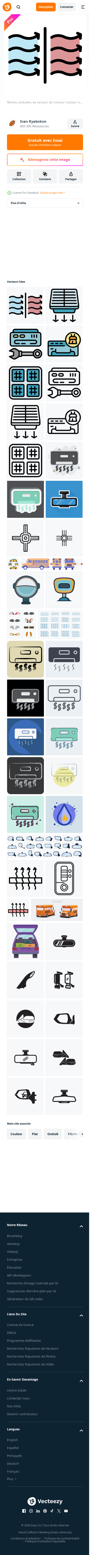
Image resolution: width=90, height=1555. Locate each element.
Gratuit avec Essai (45, 142)
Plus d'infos (18, 203)
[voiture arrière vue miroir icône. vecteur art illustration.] (25, 1522)
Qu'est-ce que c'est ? (52, 193)
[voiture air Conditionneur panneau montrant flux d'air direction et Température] (25, 1421)
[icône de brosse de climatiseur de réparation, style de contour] (25, 576)
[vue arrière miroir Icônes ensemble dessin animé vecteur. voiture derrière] (44, 1350)
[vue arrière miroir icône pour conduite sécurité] (25, 861)
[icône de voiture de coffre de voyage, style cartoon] (25, 1483)
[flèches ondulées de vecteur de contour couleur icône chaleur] (25, 305)
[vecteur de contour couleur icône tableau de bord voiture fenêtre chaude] (57, 1413)
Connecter (66, 7)
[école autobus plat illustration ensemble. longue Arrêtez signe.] (37, 835)
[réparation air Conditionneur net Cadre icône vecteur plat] (25, 344)
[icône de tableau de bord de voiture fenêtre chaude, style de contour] (25, 1382)
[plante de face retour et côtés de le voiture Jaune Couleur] (52, 796)
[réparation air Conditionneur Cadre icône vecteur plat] (25, 460)
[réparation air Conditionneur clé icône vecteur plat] (25, 382)
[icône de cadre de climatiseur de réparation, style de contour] (25, 615)
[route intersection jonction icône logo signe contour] (25, 809)
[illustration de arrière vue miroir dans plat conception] (25, 732)
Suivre (75, 126)
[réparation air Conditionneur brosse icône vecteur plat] (25, 421)
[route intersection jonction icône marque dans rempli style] (25, 770)
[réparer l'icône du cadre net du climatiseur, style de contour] (25, 538)
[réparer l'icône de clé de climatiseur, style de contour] (25, 499)
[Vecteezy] (7, 7)
